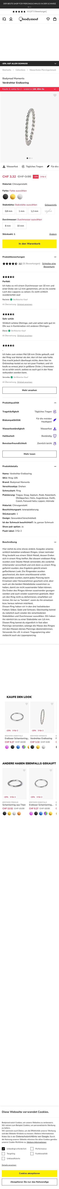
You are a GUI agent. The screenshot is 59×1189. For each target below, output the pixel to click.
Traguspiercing (37, 632)
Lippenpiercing (28, 635)
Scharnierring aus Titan (14, 804)
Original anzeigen (24, 304)
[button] (29, 127)
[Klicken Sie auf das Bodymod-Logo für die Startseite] (29, 19)
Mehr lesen (29, 454)
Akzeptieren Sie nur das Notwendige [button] (29, 1181)
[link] (5, 197)
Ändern (53, 234)
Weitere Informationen (36, 1142)
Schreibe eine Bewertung (49, 265)
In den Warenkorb (29, 243)
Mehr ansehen (29, 390)
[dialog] (29, 1148)
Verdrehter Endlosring (41, 738)
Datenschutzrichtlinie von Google (32, 1136)
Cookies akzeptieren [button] (29, 1173)
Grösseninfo (51, 204)
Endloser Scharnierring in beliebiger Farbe (17, 738)
